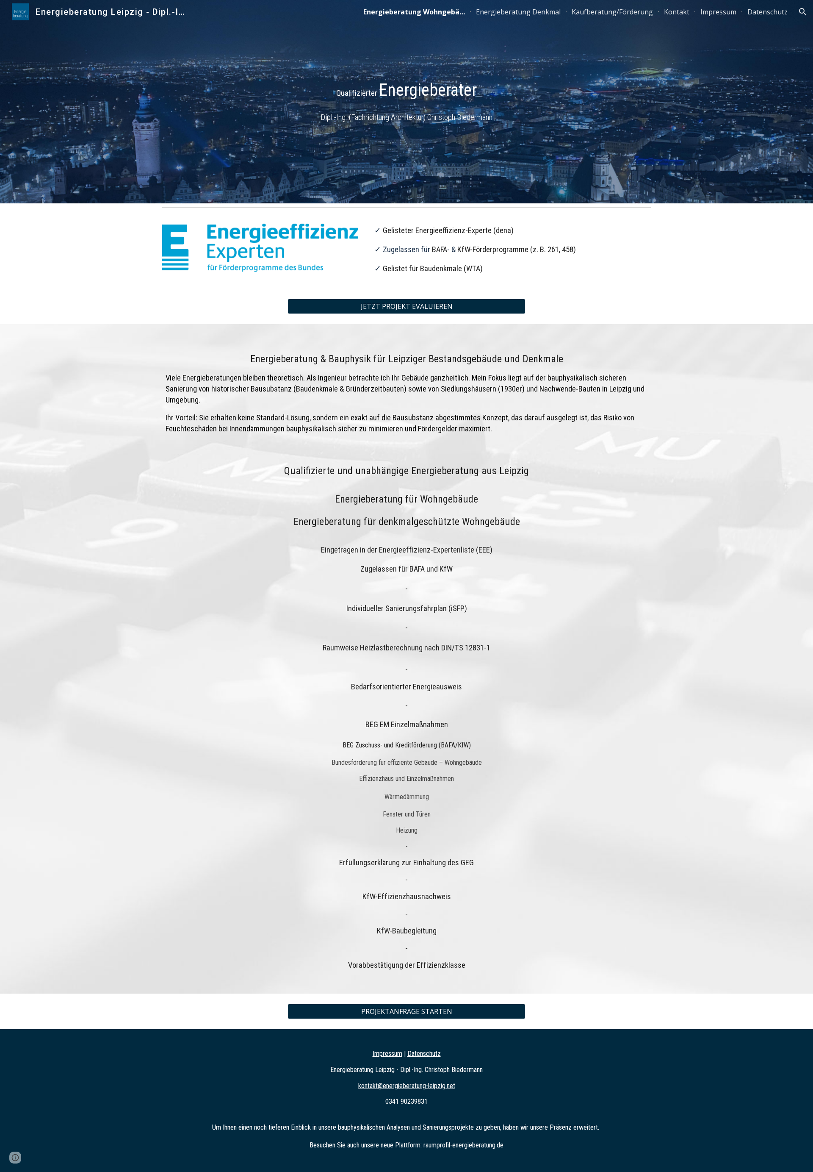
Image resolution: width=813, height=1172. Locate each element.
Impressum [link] (718, 12)
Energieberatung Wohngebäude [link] (414, 12)
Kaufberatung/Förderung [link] (612, 12)
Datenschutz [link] (767, 12)
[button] (803, 12)
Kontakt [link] (676, 12)
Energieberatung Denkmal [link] (518, 12)
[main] (406, 102)
